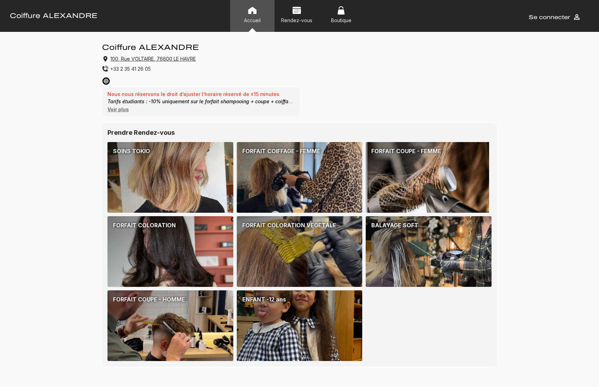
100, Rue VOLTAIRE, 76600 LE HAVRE (153, 59)
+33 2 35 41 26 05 (130, 69)
